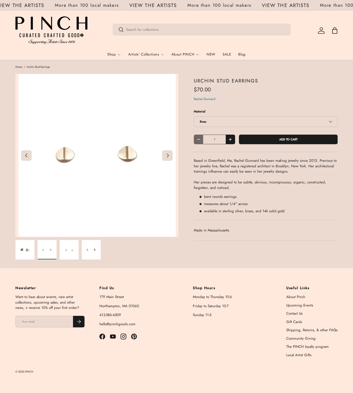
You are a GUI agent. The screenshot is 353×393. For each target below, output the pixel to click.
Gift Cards (294, 321)
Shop (111, 54)
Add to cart (288, 139)
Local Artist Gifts (298, 355)
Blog (241, 54)
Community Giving (301, 338)
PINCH (29, 372)
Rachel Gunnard (204, 99)
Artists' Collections (143, 54)
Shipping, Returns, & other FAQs (312, 330)
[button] (334, 30)
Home (18, 67)
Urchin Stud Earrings (38, 67)
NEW (211, 54)
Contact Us (294, 313)
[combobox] (202, 29)
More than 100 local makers (88, 5)
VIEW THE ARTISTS (155, 5)
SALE (227, 54)
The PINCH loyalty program (307, 346)
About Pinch (295, 296)
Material (199, 111)
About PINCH (183, 54)
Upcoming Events (299, 305)
